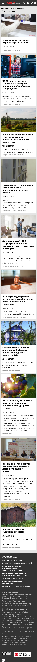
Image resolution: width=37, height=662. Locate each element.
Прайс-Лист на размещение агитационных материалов (14, 575)
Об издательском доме (12, 560)
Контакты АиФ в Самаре (12, 579)
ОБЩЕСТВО (7, 433)
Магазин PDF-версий (23, 563)
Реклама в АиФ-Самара (12, 571)
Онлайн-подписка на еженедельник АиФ (11, 567)
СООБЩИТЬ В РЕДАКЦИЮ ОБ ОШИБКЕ (17, 586)
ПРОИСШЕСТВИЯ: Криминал (14, 210)
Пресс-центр (7, 563)
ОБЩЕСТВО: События (11, 51)
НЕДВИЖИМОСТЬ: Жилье (12, 155)
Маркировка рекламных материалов (12, 582)
